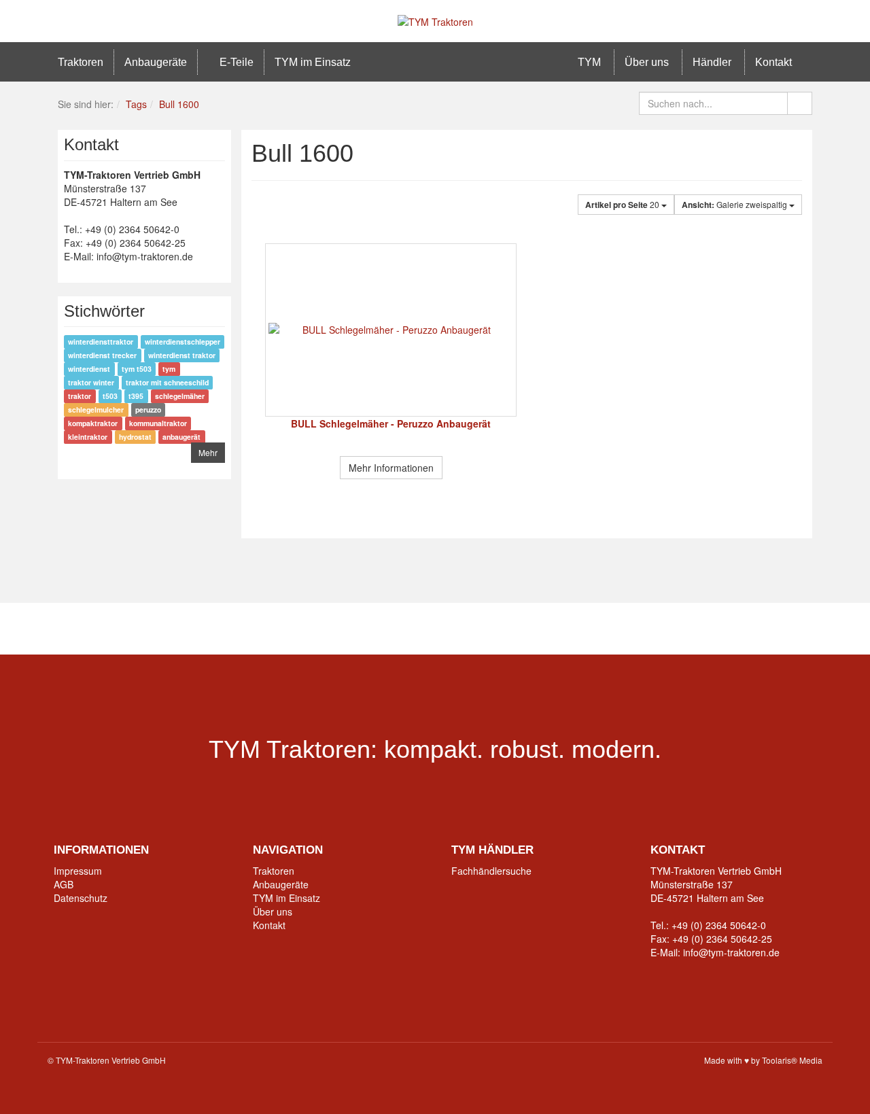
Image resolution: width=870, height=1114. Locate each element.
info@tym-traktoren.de (731, 952)
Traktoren (80, 62)
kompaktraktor (93, 423)
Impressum (78, 870)
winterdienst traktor (181, 355)
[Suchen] (799, 103)
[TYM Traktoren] (435, 20)
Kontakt (773, 62)
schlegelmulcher (96, 409)
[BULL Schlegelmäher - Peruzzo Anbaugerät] (391, 330)
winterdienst (89, 369)
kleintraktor (87, 437)
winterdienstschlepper (182, 341)
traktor (79, 396)
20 (623, 204)
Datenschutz (80, 898)
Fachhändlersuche (491, 870)
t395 (135, 396)
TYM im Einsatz (313, 62)
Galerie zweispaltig (735, 204)
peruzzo (148, 409)
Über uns (647, 62)
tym (168, 369)
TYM (588, 62)
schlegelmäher (180, 396)
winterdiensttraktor (100, 341)
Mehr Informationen (391, 467)
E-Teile (235, 62)
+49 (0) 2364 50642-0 (719, 925)
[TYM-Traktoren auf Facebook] (329, 629)
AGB (63, 884)
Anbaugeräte (155, 62)
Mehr (208, 452)
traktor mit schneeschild (167, 382)
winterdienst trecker (102, 355)
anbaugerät (181, 437)
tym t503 (137, 369)
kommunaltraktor (158, 423)
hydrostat (135, 437)
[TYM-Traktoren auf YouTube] (414, 629)
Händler (712, 62)
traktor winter (91, 382)
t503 (110, 396)
